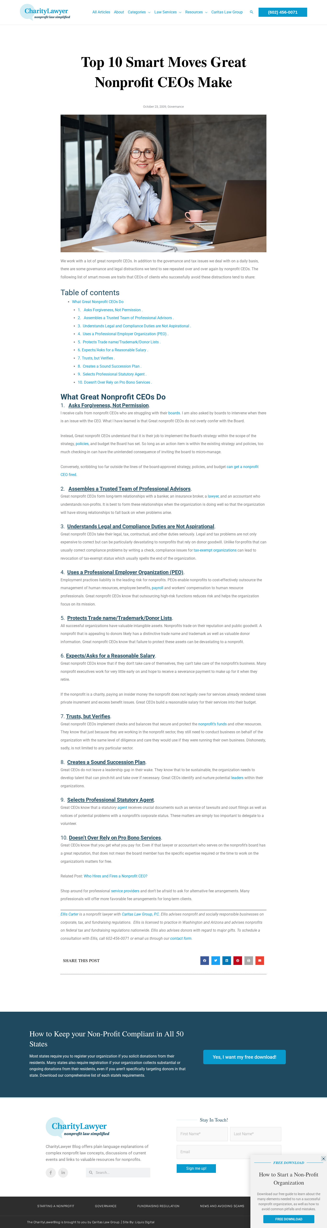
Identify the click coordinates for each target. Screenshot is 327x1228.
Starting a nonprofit (55, 1206)
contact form (181, 938)
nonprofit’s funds (212, 724)
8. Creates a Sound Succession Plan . (109, 366)
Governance (176, 106)
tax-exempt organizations (215, 550)
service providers (125, 891)
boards (174, 413)
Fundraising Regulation (158, 1206)
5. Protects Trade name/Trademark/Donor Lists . (119, 342)
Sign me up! (196, 1168)
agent (122, 807)
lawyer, (213, 496)
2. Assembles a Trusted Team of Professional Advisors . (127, 318)
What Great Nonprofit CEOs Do (98, 302)
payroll (157, 588)
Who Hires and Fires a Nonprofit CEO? (115, 876)
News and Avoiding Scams (222, 1206)
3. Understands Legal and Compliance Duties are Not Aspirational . (134, 326)
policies (82, 443)
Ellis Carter (69, 914)
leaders (237, 778)
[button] (148, 12)
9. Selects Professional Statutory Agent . (112, 374)
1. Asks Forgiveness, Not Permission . (112, 310)
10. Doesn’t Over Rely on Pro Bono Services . (115, 382)
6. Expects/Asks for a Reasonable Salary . (113, 350)
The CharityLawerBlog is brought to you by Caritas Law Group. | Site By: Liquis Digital (90, 1222)
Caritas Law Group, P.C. (141, 914)
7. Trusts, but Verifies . (96, 358)
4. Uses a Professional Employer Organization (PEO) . (123, 334)
